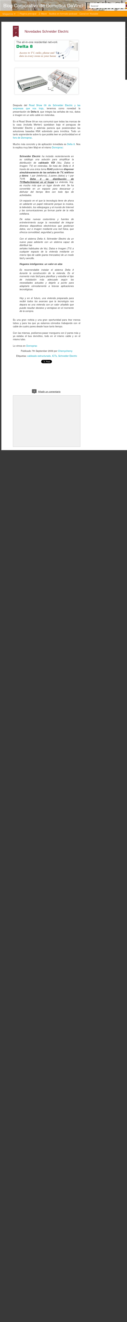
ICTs (54, 355)
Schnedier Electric (67, 355)
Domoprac (57, 147)
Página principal (28, 13)
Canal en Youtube (89, 13)
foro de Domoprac (22, 137)
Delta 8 (71, 144)
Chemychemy (65, 350)
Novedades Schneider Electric (47, 31)
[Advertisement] (98, 78)
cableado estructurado (39, 355)
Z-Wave (43, 13)
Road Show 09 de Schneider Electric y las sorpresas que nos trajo (46, 106)
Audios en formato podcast (63, 13)
